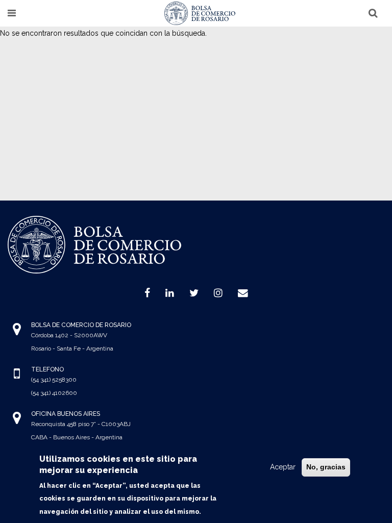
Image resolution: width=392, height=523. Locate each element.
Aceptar (283, 467)
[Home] (200, 13)
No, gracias (326, 467)
